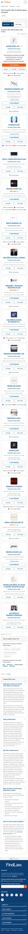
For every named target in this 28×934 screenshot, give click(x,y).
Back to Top (14, 858)
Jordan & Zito (14, 450)
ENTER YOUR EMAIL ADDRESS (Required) (10, 883)
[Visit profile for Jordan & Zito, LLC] (14, 40)
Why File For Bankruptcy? (11, 750)
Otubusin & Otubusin (14, 486)
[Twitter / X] (11, 895)
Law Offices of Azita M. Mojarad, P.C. (14, 321)
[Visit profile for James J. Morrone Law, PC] (14, 517)
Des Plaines (12, 666)
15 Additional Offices (14, 134)
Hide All (8, 674)
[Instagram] (16, 895)
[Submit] (25, 886)
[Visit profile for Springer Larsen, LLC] (14, 183)
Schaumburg (10, 664)
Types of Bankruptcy (9, 719)
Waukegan (5, 666)
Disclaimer (14, 930)
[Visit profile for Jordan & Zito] (14, 445)
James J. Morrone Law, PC (14, 522)
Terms (2, 930)
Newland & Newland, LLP (14, 89)
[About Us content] (25, 904)
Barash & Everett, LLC (14, 552)
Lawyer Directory (4, 6)
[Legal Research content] (25, 918)
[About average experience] (19, 75)
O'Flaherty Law (14, 125)
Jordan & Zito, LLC (13, 46)
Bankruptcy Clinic (14, 418)
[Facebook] (2, 895)
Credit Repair (7, 656)
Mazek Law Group (14, 386)
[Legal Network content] (25, 922)
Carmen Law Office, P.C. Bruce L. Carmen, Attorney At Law (14, 585)
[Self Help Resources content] (25, 913)
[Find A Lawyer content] (25, 909)
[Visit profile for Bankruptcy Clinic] (14, 413)
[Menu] (2, 2)
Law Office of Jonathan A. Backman (14, 614)
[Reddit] (21, 895)
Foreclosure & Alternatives (10, 652)
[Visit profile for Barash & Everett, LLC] (14, 546)
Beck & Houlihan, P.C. (14, 223)
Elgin (4, 664)
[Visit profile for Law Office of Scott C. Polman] (14, 252)
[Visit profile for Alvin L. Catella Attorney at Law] (14, 153)
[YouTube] (7, 895)
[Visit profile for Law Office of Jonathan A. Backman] (14, 608)
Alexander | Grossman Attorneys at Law (14, 286)
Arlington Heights (18, 664)
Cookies (21, 930)
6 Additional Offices (14, 99)
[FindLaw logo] (7, 2)
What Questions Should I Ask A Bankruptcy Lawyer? (12, 789)
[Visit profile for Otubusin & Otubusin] (14, 481)
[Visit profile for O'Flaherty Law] (14, 119)
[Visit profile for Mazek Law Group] (14, 380)
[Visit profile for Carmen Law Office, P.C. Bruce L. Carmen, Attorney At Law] (14, 579)
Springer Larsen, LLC (14, 188)
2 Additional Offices (14, 561)
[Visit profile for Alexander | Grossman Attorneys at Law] (14, 280)
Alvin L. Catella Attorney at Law (14, 159)
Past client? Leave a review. (14, 48)
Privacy (8, 930)
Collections (6, 649)
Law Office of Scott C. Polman (14, 257)
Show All (3, 674)
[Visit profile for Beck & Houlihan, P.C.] (14, 217)
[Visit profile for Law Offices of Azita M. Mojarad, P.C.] (14, 314)
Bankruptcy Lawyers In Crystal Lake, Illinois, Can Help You (12, 684)
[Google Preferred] (2, 899)
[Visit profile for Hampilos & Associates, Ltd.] (14, 348)
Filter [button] (4, 15)
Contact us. (14, 876)
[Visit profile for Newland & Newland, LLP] (14, 83)
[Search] (25, 2)
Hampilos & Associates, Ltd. (14, 353)
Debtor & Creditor (16, 649)
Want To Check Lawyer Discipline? (13, 821)
